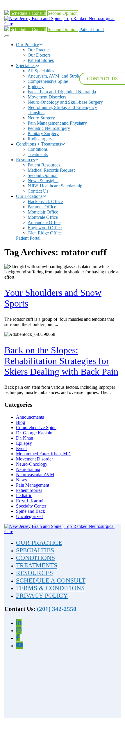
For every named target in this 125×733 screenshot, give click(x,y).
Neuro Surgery (41, 117)
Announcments (30, 417)
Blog (20, 422)
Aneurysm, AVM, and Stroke (54, 76)
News (21, 479)
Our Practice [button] (27, 44)
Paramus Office (42, 206)
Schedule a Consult (28, 13)
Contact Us (38, 191)
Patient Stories (41, 60)
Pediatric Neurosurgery (49, 128)
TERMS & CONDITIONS (50, 588)
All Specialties (41, 70)
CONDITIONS (35, 557)
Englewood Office (45, 227)
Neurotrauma (28, 469)
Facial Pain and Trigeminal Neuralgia (62, 91)
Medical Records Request (51, 170)
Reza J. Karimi (29, 500)
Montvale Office (43, 217)
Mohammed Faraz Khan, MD (43, 453)
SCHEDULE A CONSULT (50, 580)
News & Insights (43, 180)
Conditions (38, 149)
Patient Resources (44, 164)
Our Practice (39, 49)
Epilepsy (36, 86)
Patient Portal (91, 29)
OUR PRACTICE (39, 542)
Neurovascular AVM (35, 474)
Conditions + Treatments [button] (38, 143)
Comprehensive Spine (48, 81)
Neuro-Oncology (31, 464)
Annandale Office (44, 222)
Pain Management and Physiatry (57, 123)
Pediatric (24, 495)
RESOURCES (34, 572)
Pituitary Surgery (43, 133)
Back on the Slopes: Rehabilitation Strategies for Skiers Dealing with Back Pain (61, 361)
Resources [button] (25, 159)
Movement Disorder (34, 458)
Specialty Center (31, 505)
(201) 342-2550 (56, 608)
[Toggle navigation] (6, 36)
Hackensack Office (45, 201)
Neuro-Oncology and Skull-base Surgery (65, 102)
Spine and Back (30, 511)
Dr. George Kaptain (34, 432)
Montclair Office (43, 211)
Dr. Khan (24, 438)
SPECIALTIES (35, 550)
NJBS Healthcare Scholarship (55, 185)
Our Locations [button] (29, 196)
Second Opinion (63, 13)
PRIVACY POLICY (42, 595)
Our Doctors (39, 55)
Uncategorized (29, 516)
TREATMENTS (36, 565)
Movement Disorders (47, 96)
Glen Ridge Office (45, 232)
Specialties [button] (25, 65)
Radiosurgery (40, 138)
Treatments (38, 154)
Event (21, 448)
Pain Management (32, 485)
